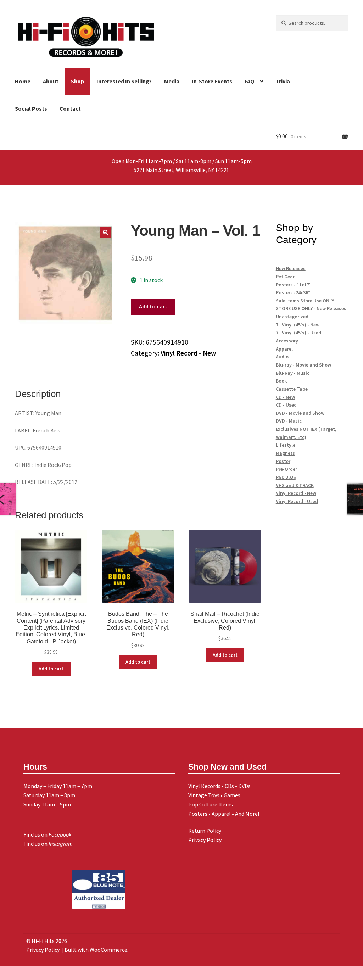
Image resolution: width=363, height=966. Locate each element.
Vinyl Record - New (188, 353)
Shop (77, 81)
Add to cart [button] (51, 668)
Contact (70, 108)
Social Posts (31, 108)
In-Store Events (212, 81)
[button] (105, 232)
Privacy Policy (205, 839)
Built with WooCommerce (96, 949)
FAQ (249, 81)
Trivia (283, 81)
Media (171, 81)
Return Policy (204, 830)
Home (22, 81)
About (50, 81)
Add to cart (153, 306)
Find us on (47, 834)
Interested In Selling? (124, 81)
